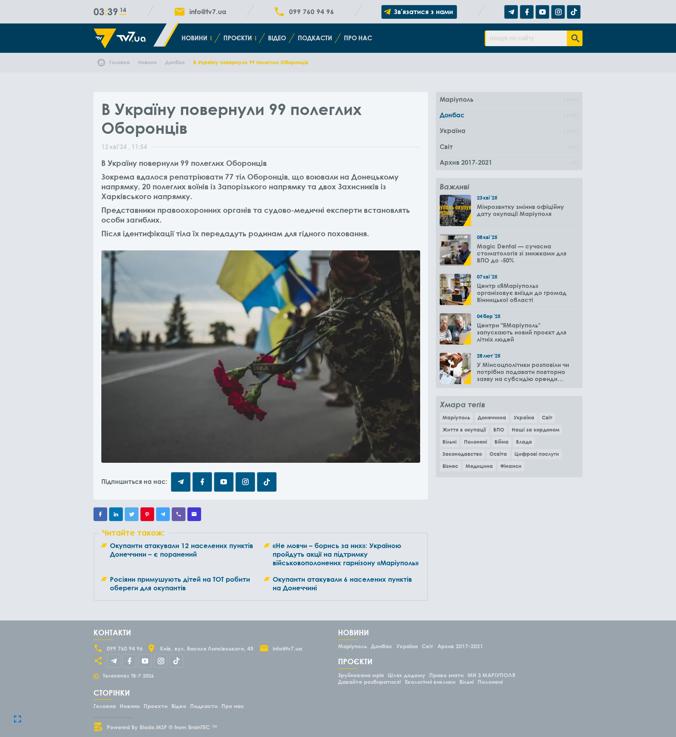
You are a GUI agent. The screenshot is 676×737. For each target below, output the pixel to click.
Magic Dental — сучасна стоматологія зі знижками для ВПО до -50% (521, 253)
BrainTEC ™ (202, 727)
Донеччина (492, 417)
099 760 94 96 (311, 12)
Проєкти (237, 38)
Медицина (479, 466)
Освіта (498, 454)
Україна (524, 417)
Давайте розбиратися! (369, 681)
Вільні (449, 442)
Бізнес (450, 466)
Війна (501, 442)
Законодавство (462, 454)
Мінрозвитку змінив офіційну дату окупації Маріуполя (520, 210)
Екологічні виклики (430, 681)
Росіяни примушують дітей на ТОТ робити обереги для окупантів (180, 583)
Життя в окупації (464, 429)
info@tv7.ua (207, 12)
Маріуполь (456, 417)
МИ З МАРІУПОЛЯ (491, 675)
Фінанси (510, 466)
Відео (277, 38)
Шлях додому (406, 675)
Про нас (358, 38)
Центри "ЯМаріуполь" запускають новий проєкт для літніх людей (521, 332)
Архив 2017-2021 (460, 646)
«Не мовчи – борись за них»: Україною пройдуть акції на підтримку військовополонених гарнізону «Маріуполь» (346, 554)
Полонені (475, 442)
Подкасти (315, 38)
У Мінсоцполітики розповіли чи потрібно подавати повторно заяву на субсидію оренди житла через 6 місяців (523, 371)
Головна (104, 706)
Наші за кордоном (535, 429)
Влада (524, 442)
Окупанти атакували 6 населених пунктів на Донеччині (342, 583)
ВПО (498, 429)
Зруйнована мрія (361, 675)
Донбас (381, 646)
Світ (547, 417)
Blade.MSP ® (156, 727)
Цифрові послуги (536, 454)
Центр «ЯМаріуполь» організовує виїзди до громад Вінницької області (521, 292)
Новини (194, 38)
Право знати (446, 675)
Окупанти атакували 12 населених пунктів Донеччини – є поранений (181, 549)
